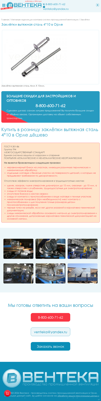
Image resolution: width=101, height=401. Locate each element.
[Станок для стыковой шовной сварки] (18, 249)
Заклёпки (85, 19)
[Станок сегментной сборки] (50, 249)
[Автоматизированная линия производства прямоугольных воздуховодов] (83, 249)
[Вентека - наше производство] (50, 273)
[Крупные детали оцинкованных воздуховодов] (83, 273)
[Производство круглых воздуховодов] (18, 273)
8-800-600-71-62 (50, 317)
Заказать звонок (50, 346)
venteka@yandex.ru (50, 332)
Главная (5, 19)
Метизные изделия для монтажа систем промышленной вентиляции (44, 19)
